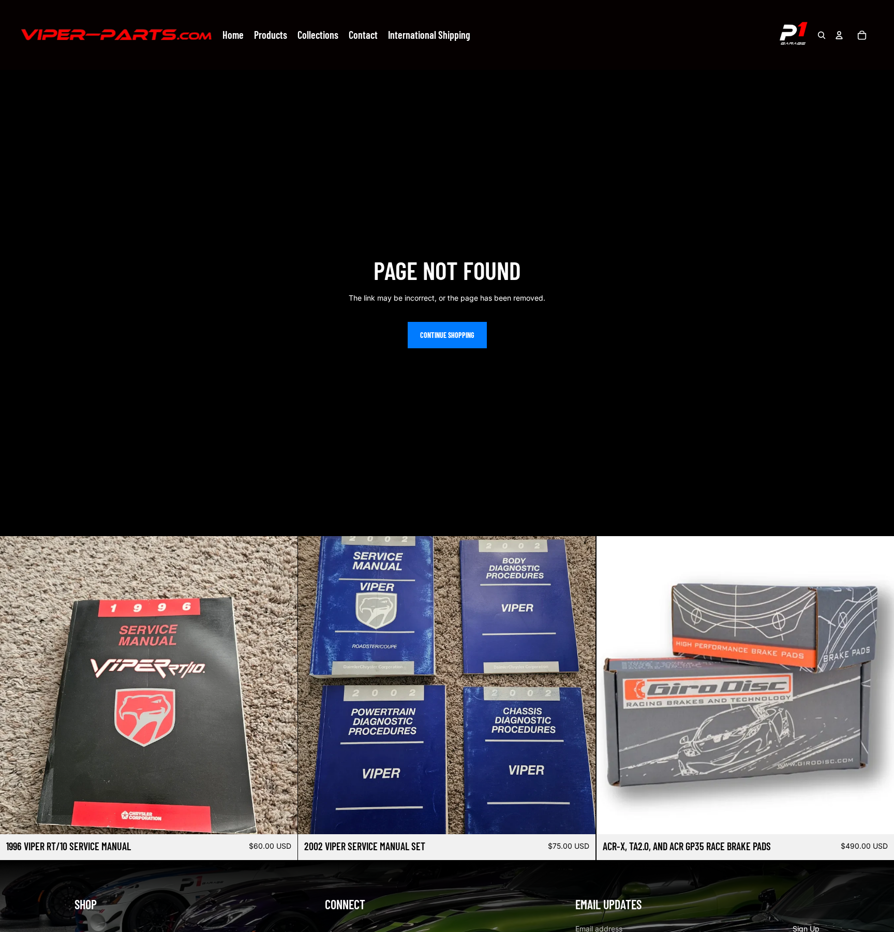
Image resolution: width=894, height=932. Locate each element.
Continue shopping (447, 335)
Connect (345, 904)
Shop (85, 904)
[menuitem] (233, 35)
